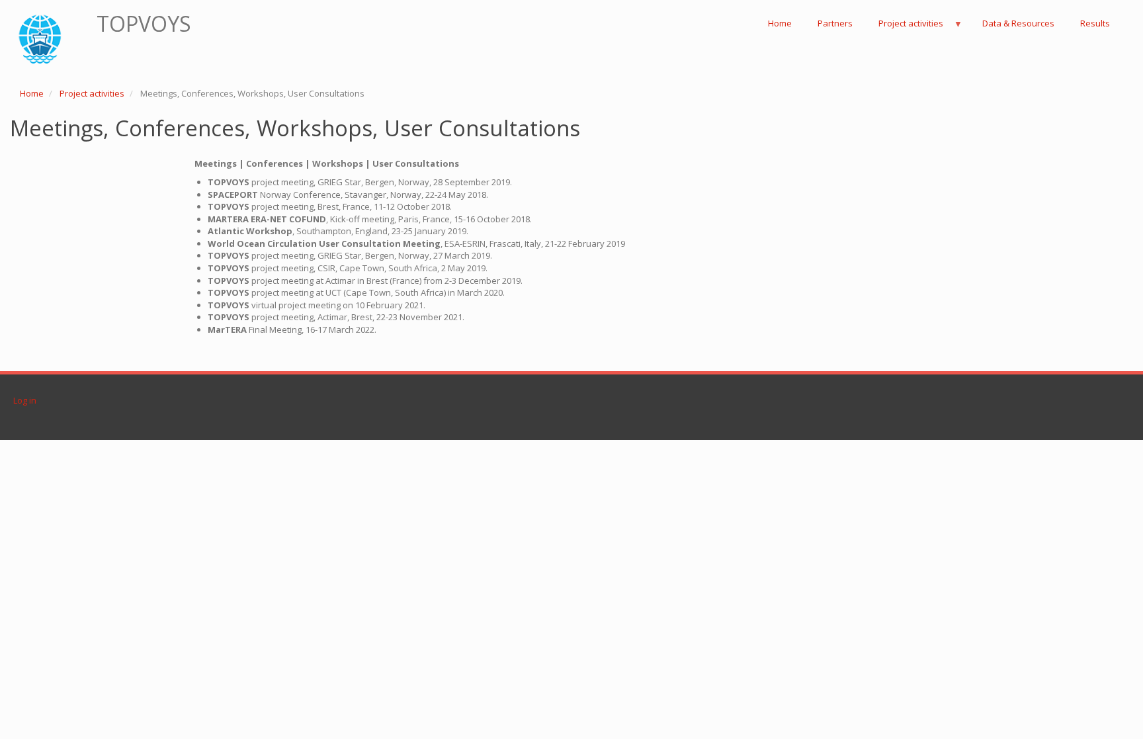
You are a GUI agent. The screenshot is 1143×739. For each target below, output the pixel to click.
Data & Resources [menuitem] (1018, 23)
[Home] (49, 40)
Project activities (92, 93)
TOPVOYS (144, 24)
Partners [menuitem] (835, 23)
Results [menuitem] (1095, 23)
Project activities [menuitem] (905, 26)
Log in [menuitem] (24, 400)
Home (32, 93)
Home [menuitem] (780, 23)
